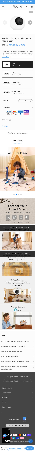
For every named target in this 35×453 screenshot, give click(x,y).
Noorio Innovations (14, 441)
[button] (3, 6)
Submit (27, 381)
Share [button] (5, 126)
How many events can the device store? (13, 346)
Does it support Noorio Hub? (9, 356)
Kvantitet (5, 101)
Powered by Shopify (25, 441)
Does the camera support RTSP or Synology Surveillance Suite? (14, 368)
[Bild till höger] (30, 22)
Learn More (17, 143)
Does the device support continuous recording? (15, 341)
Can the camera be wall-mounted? (11, 351)
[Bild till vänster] (5, 22)
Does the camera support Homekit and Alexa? (15, 361)
